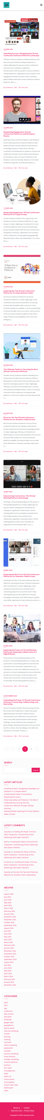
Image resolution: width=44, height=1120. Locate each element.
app (5, 1008)
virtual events (9, 1079)
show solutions (9, 1056)
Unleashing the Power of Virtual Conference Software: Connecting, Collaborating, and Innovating (21, 702)
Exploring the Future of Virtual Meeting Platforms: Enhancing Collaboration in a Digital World (20, 652)
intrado (7, 1034)
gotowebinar (9, 1025)
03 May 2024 (7, 646)
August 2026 (8, 894)
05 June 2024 (8, 365)
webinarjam (8, 1088)
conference (9, 87)
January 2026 (9, 914)
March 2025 (8, 942)
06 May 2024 (7, 570)
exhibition (8, 1019)
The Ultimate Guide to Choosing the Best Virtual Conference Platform (20, 370)
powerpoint (8, 1048)
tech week (8, 1068)
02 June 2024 (8, 413)
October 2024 (9, 956)
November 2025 (10, 920)
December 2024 (10, 951)
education (8, 1017)
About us (16, 1108)
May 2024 (7, 971)
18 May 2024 (7, 492)
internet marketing (11, 1031)
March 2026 (8, 908)
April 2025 (8, 939)
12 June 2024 (8, 128)
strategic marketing (11, 1059)
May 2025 (7, 937)
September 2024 (10, 959)
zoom (6, 1090)
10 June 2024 (8, 287)
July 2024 (7, 965)
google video (9, 1022)
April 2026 (8, 905)
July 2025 (7, 931)
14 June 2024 (8, 49)
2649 (6, 842)
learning (7, 1037)
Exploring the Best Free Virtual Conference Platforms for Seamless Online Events (21, 575)
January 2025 (9, 948)
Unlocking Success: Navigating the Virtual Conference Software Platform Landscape (21, 54)
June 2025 (8, 934)
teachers (7, 1065)
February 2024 (9, 979)
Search (8, 763)
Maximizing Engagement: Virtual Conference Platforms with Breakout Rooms (19, 134)
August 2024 (8, 962)
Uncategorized (9, 1071)
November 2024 (10, 954)
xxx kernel (8, 862)
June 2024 (8, 968)
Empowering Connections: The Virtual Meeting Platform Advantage (19, 497)
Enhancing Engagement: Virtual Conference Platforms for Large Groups (21, 213)
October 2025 (9, 922)
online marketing (10, 1045)
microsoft (7, 1042)
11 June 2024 (8, 208)
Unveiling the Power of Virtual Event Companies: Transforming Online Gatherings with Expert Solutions (20, 834)
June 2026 (8, 900)
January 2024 (9, 982)
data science (9, 1014)
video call (7, 1076)
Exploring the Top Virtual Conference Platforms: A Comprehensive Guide (19, 292)
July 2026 (7, 897)
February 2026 (9, 911)
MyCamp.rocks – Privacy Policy (22, 1111)
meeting (7, 1039)
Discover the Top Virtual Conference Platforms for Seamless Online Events (19, 418)
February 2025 (9, 945)
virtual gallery (9, 1082)
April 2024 (8, 973)
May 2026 (7, 902)
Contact (27, 1108)
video (6, 1073)
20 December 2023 (10, 696)
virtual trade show (11, 1085)
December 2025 (10, 917)
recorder (7, 1051)
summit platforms (11, 1062)
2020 (6, 1002)
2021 (6, 1005)
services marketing (11, 1054)
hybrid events (9, 1028)
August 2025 (8, 928)
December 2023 (10, 985)
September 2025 (10, 925)
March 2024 (8, 976)
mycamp (7, 832)
